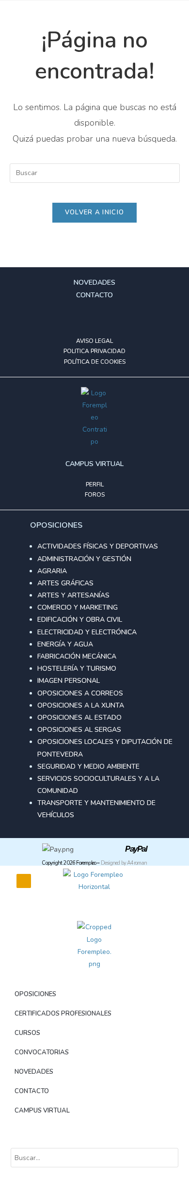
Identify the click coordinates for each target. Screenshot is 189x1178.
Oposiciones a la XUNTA (80, 705)
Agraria (52, 571)
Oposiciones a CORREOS (80, 693)
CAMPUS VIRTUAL (42, 1110)
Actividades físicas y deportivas (97, 546)
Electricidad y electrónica (87, 632)
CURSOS (27, 1033)
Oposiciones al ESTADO (79, 717)
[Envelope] (110, 318)
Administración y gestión (84, 559)
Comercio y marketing (77, 607)
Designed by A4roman (124, 863)
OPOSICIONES (35, 994)
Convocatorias (42, 1052)
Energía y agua (65, 644)
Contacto (32, 1091)
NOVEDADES (34, 1071)
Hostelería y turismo (76, 668)
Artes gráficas (65, 583)
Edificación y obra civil (79, 619)
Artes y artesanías (73, 595)
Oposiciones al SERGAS (79, 729)
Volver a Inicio (95, 212)
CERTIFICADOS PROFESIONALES (63, 1013)
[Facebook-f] (79, 318)
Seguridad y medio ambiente (88, 766)
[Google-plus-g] (94, 318)
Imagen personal (68, 680)
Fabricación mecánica (76, 656)
